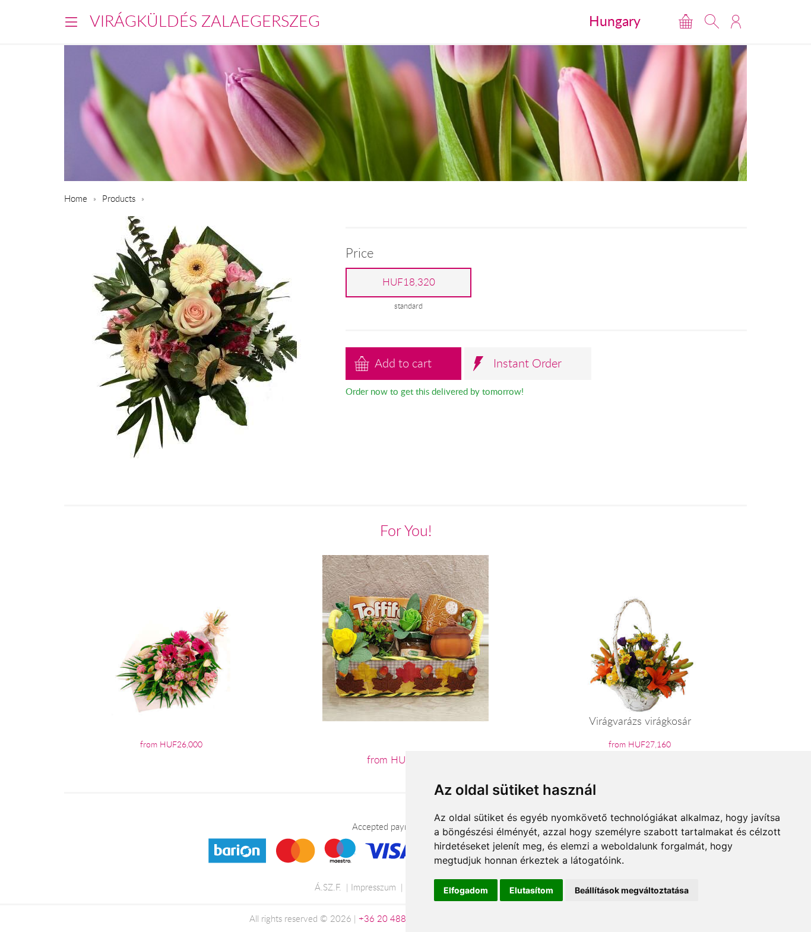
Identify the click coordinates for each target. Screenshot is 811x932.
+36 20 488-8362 (395, 918)
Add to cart (403, 363)
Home (75, 198)
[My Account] (736, 21)
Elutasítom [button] (531, 890)
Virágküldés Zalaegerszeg (205, 20)
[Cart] (686, 21)
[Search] (712, 21)
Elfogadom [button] (465, 890)
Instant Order (527, 363)
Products (118, 198)
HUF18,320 (408, 282)
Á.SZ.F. (328, 887)
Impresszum (373, 887)
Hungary (615, 21)
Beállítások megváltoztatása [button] (632, 890)
